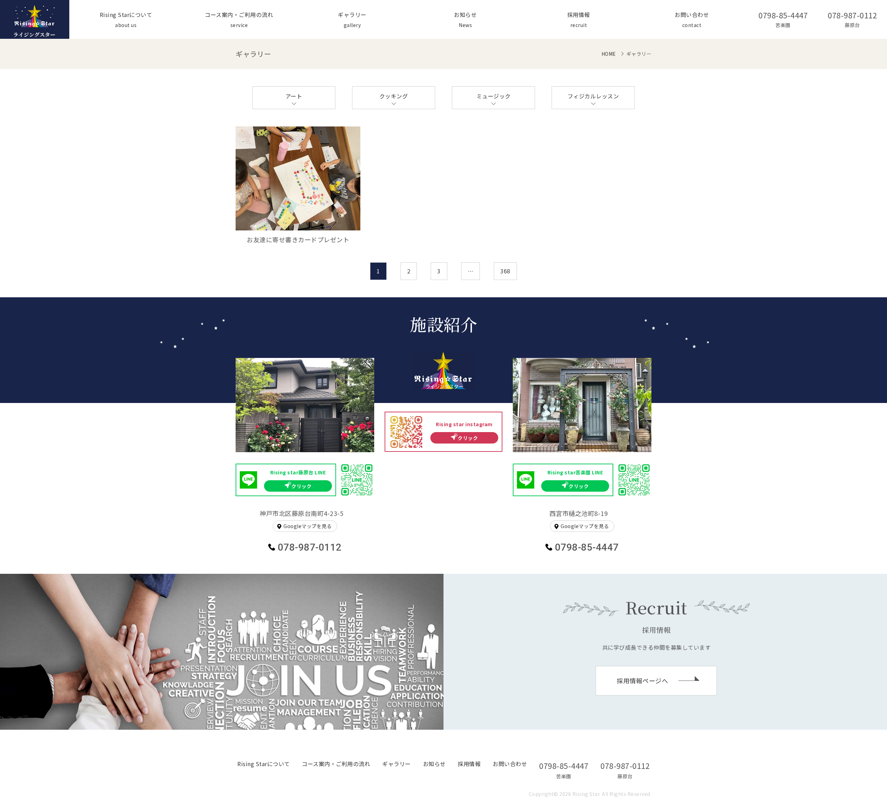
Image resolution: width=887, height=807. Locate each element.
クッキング (393, 96)
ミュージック (493, 96)
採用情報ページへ (642, 680)
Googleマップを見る (307, 526)
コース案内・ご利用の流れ (336, 764)
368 (505, 271)
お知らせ (434, 764)
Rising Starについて (263, 764)
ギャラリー (396, 764)
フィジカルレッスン (593, 96)
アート (294, 96)
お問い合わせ (510, 764)
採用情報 (469, 764)
